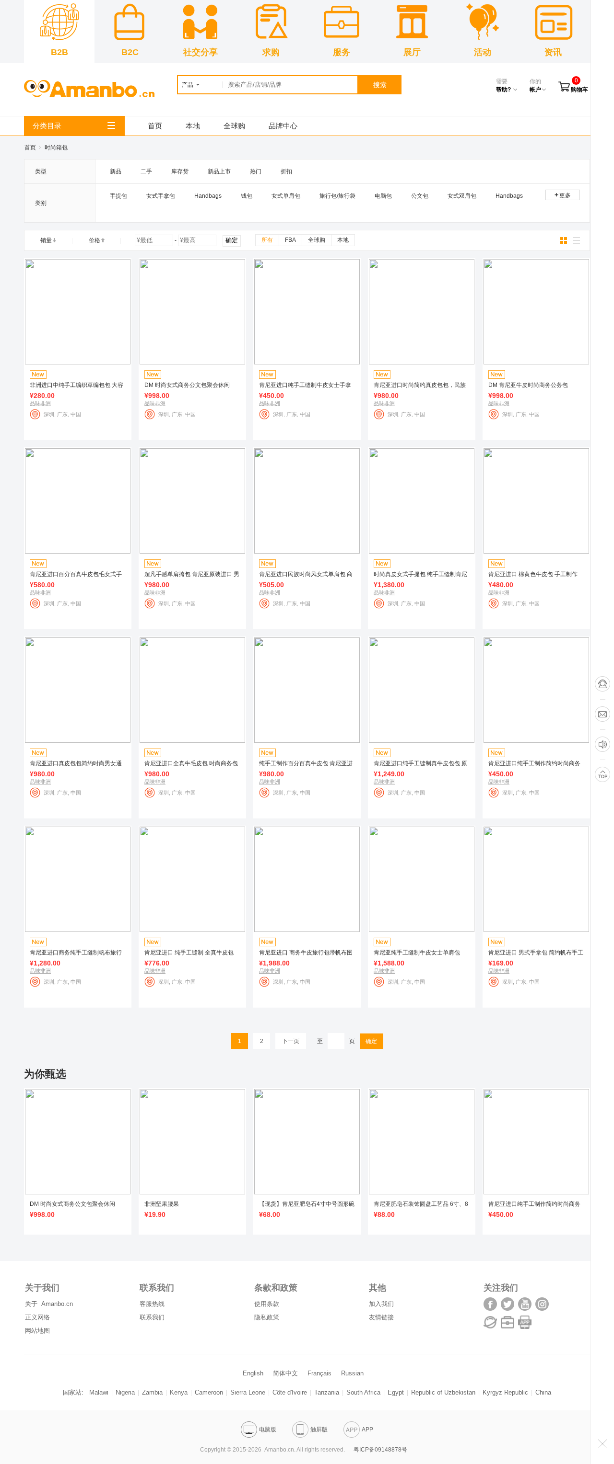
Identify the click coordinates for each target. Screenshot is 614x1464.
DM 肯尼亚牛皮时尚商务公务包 (528, 385)
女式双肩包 (462, 196)
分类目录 (47, 126)
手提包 (118, 196)
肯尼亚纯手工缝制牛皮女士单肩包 (417, 952)
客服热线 (152, 1303)
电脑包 (383, 196)
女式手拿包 (160, 196)
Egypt (396, 1392)
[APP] (524, 1326)
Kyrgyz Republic (505, 1392)
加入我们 (381, 1303)
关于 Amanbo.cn (49, 1303)
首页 (155, 126)
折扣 (286, 171)
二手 (146, 171)
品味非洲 (40, 403)
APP (367, 1429)
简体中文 (285, 1373)
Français (319, 1373)
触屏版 (319, 1429)
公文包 (419, 196)
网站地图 (37, 1330)
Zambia (152, 1392)
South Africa (363, 1392)
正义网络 (37, 1317)
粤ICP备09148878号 (380, 1449)
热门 (255, 171)
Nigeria (125, 1392)
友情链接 (381, 1317)
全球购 (234, 126)
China (543, 1392)
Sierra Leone (247, 1392)
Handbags (208, 196)
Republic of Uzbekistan (443, 1392)
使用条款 (266, 1303)
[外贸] (491, 1326)
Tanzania (326, 1392)
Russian (352, 1373)
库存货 (180, 171)
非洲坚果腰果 (161, 1204)
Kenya (179, 1392)
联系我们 (152, 1317)
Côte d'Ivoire (289, 1392)
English (253, 1373)
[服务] (508, 1326)
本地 (193, 126)
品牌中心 (283, 126)
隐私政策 (266, 1317)
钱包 (246, 196)
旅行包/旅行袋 (337, 196)
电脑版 (267, 1429)
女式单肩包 (286, 196)
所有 (267, 240)
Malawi (98, 1392)
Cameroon (209, 1392)
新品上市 (219, 171)
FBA (290, 240)
